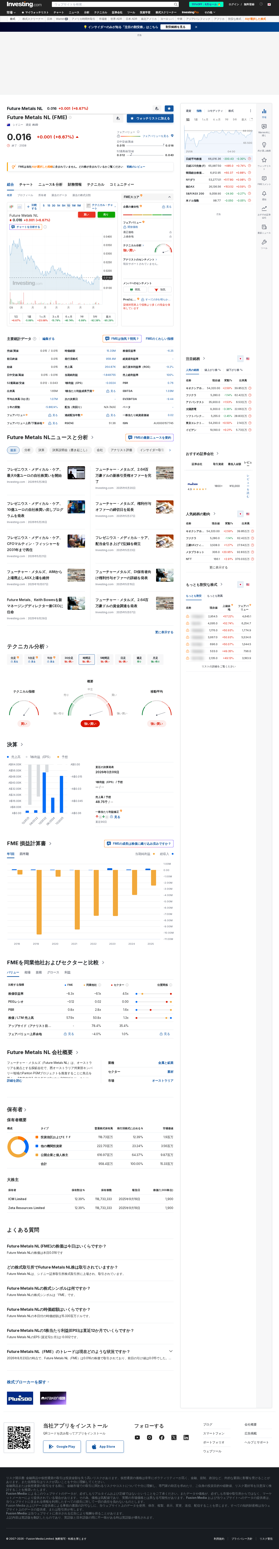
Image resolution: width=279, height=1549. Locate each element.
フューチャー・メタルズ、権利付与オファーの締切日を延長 (123, 506)
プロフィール (25, 195)
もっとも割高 (215, 595)
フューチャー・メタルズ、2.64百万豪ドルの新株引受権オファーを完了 (123, 475)
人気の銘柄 (192, 369)
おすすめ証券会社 (200, 453)
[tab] (15, 659)
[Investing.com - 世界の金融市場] (24, 4)
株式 (12, 18)
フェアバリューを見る (156, 136)
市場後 (103, 18)
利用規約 (219, 1538)
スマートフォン (214, 1433)
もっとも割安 (194, 595)
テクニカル (95, 184)
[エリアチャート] (19, 206)
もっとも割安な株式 (201, 584)
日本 (49, 18)
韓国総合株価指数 (196, 172)
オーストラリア (163, 1080)
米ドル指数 (192, 200)
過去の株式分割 (81, 195)
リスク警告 (266, 1538)
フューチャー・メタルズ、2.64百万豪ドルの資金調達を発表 (121, 603)
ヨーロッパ (167, 18)
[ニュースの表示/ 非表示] (88, 205)
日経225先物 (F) (196, 165)
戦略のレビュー (136, 166)
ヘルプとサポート (257, 1442)
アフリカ (219, 18)
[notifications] (261, 4)
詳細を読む (14, 1080)
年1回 (10, 854)
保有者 (15, 1109)
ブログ (207, 1424)
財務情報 (75, 184)
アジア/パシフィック (198, 18)
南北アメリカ (149, 18)
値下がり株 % (234, 369)
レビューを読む (248, 486)
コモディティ (215, 110)
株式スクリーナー (166, 12)
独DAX (190, 186)
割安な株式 (234, 18)
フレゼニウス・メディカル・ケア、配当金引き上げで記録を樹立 (123, 540)
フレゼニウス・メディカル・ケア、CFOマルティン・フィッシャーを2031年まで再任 (35, 543)
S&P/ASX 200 (195, 193)
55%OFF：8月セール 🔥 (206, 4)
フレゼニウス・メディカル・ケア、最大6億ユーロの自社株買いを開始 (35, 472)
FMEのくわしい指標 (160, 338)
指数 (199, 110)
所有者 (42, 195)
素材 (170, 1071)
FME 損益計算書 (26, 843)
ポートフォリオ (214, 1442)
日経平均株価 (194, 158)
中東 (179, 18)
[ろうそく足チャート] (11, 206)
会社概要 (251, 1424)
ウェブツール (212, 1451)
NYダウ (190, 179)
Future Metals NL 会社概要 (40, 1052)
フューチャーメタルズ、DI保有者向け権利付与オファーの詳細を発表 (123, 575)
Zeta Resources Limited (26, 1208)
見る (71, 1034)
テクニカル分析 (26, 646)
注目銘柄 (193, 358)
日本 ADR (131, 18)
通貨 (188, 110)
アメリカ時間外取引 (83, 18)
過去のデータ (59, 195)
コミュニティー (122, 184)
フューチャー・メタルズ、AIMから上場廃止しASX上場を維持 (34, 575)
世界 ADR (116, 18)
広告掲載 (251, 1433)
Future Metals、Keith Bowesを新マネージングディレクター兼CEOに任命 (35, 606)
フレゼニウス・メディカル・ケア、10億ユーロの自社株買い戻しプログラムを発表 (35, 509)
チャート (26, 184)
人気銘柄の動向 (198, 513)
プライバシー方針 (241, 1538)
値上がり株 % (212, 369)
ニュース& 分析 (50, 184)
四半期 (24, 854)
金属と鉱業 (166, 1062)
